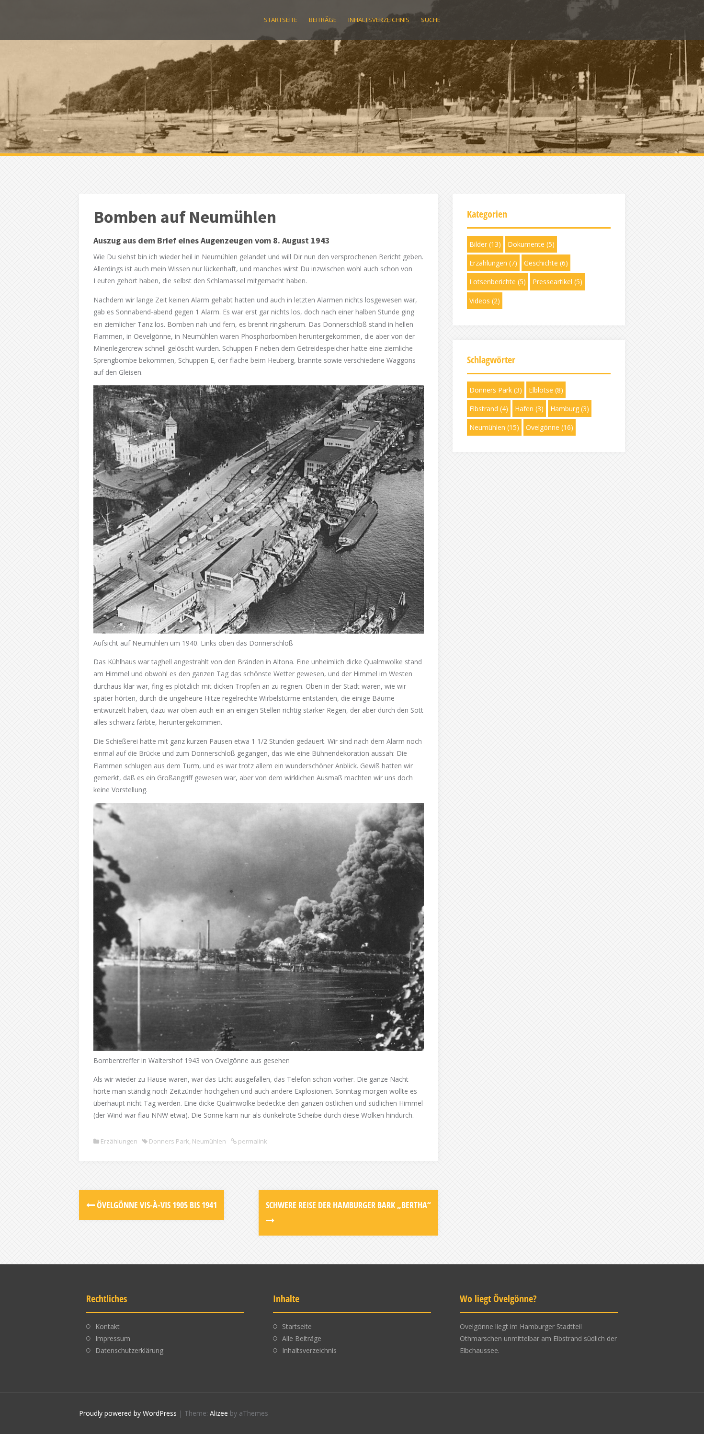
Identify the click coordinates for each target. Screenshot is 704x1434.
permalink (252, 1141)
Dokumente (531, 244)
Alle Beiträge (301, 1338)
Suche (431, 19)
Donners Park (169, 1141)
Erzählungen (119, 1141)
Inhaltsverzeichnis (378, 19)
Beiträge (323, 19)
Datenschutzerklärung (129, 1350)
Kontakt (107, 1326)
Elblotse (546, 389)
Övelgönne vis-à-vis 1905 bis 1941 (156, 1205)
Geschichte (546, 262)
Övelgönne (549, 427)
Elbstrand (488, 408)
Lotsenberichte (497, 281)
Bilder (485, 244)
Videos (484, 300)
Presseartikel (557, 281)
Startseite (280, 19)
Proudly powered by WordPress (128, 1413)
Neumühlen (209, 1141)
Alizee (219, 1413)
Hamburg (569, 408)
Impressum (112, 1338)
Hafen (529, 408)
